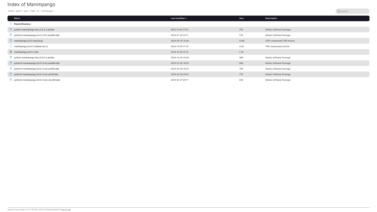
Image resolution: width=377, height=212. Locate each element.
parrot (19, 11)
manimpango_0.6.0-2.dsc (26, 52)
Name (17, 18)
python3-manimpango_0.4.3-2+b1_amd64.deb (36, 35)
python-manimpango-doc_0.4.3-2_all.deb (34, 29)
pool (26, 11)
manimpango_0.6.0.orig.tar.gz (28, 40)
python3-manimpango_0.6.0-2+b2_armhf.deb (36, 74)
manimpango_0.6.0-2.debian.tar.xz (31, 46)
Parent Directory (22, 24)
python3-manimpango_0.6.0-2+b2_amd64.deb (37, 63)
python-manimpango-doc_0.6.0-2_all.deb (34, 57)
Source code (65, 209)
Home (11, 11)
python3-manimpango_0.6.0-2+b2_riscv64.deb (37, 80)
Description (271, 18)
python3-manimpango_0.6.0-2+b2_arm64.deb (36, 68)
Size (241, 18)
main (33, 11)
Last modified (178, 18)
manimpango (47, 11)
